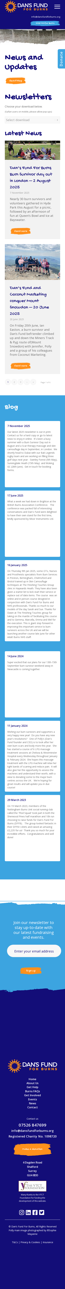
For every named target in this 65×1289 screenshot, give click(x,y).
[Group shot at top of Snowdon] (32, 262)
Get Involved (32, 1095)
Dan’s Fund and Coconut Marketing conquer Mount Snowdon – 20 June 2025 (29, 301)
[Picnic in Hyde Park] (32, 150)
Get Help (32, 1087)
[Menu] (55, 6)
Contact (32, 1107)
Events (32, 1099)
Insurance (48, 1242)
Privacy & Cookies (30, 1242)
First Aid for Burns (45, 23)
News (32, 1103)
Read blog (15, 80)
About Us (32, 1083)
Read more (20, 231)
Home (32, 1079)
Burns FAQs (32, 1091)
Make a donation (32, 1149)
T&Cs (15, 1242)
